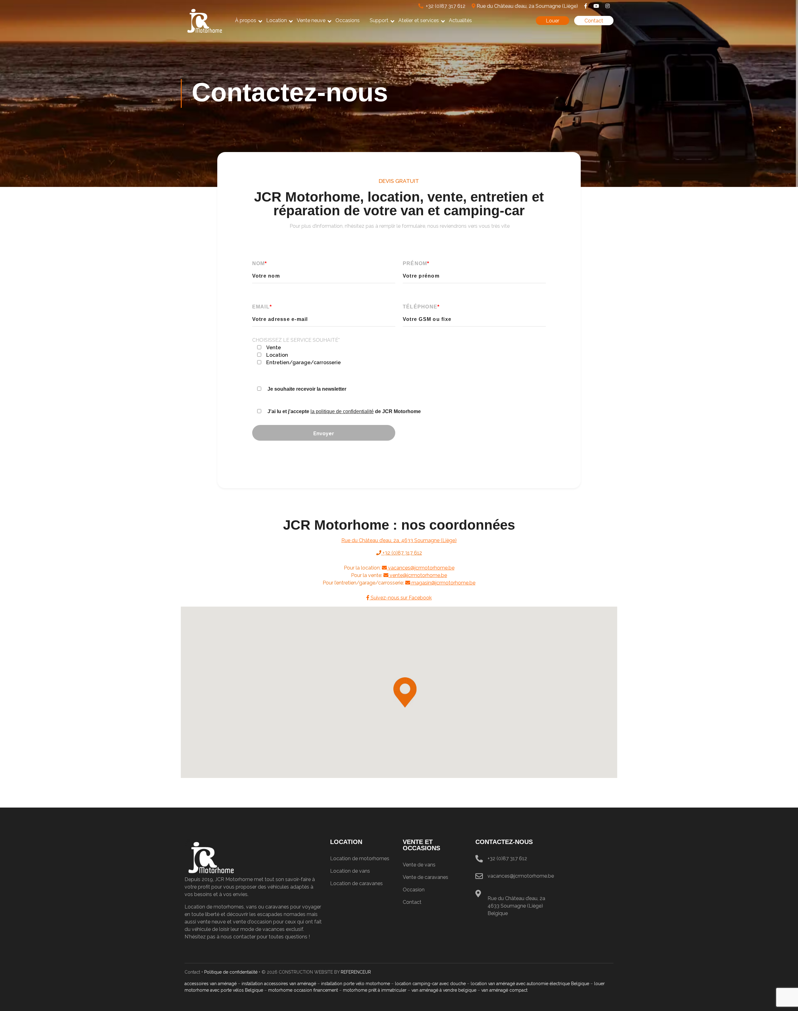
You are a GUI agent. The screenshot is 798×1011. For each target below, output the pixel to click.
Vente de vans (419, 865)
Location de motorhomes (359, 858)
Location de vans (350, 871)
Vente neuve (311, 20)
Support (379, 20)
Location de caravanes (356, 883)
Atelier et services (418, 20)
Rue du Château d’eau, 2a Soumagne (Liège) (526, 6)
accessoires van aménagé (211, 983)
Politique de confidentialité (230, 972)
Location (276, 20)
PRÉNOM (416, 263)
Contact (593, 20)
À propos (245, 20)
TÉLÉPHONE (421, 306)
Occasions (347, 20)
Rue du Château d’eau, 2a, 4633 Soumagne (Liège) (399, 540)
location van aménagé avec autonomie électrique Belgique (530, 983)
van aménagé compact (504, 990)
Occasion (414, 890)
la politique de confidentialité (342, 411)
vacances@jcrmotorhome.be (420, 568)
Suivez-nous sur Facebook (400, 598)
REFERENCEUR (356, 972)
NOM (259, 263)
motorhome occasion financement (303, 990)
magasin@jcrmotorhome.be (442, 583)
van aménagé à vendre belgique (443, 990)
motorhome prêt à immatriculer (374, 990)
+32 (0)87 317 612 (444, 6)
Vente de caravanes (425, 877)
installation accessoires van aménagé (279, 983)
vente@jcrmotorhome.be (417, 575)
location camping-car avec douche (430, 983)
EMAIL (262, 306)
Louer (552, 20)
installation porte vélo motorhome (355, 983)
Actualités (460, 20)
